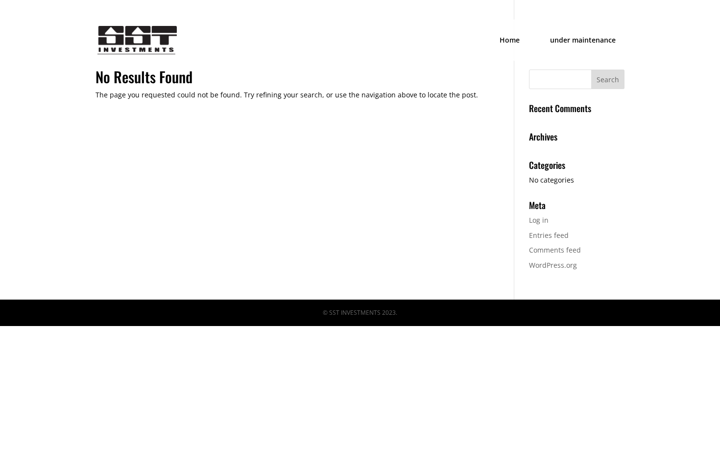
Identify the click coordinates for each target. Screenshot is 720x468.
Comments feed (555, 250)
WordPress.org (553, 265)
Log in (539, 220)
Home (510, 41)
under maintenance (583, 41)
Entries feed (549, 235)
